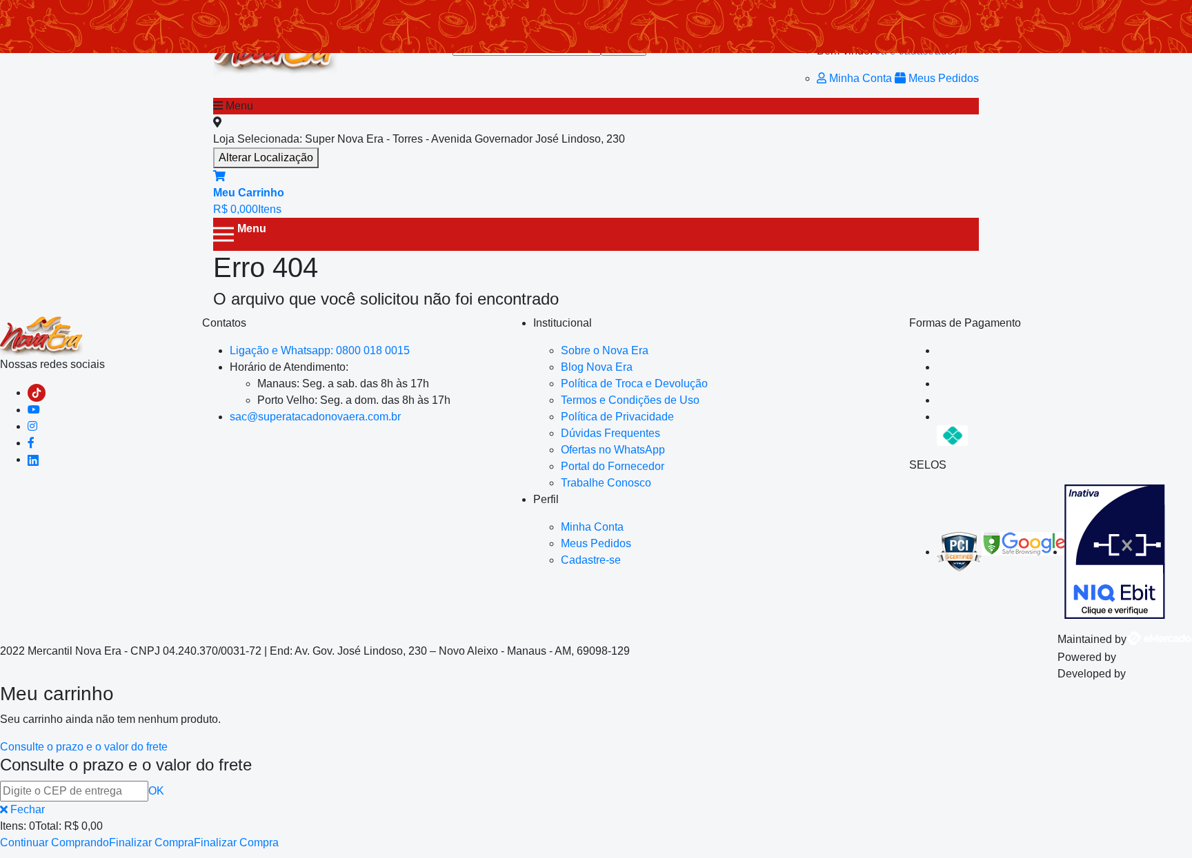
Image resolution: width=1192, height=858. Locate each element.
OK (156, 791)
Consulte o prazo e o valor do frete (84, 747)
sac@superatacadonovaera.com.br (315, 416)
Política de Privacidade (617, 416)
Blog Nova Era (597, 367)
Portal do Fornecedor (612, 466)
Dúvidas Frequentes (610, 433)
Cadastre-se (591, 560)
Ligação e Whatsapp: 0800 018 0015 (320, 350)
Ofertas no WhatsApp (613, 450)
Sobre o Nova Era (604, 350)
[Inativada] (1114, 552)
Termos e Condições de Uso (630, 400)
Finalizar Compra (151, 842)
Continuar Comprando (54, 842)
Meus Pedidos (942, 78)
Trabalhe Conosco (606, 483)
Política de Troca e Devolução (634, 383)
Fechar (26, 809)
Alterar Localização (266, 157)
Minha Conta (860, 78)
